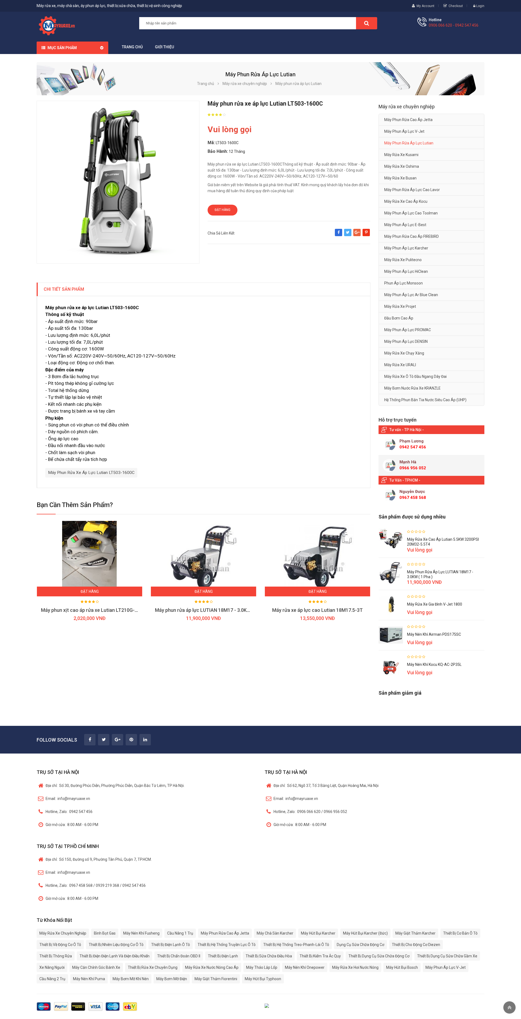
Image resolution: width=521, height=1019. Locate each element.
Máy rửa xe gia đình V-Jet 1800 (434, 604)
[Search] (366, 23)
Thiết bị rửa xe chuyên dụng (152, 967)
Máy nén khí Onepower (305, 967)
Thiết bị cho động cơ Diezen (416, 944)
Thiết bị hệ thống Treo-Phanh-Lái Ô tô (296, 944)
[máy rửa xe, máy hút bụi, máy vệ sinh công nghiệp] (59, 25)
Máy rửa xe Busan (400, 178)
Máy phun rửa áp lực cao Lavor (412, 190)
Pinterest (366, 235)
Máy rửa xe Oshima (401, 166)
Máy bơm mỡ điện (171, 979)
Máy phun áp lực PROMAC (407, 330)
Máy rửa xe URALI (400, 365)
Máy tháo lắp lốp (261, 967)
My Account (425, 6)
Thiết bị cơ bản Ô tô (460, 933)
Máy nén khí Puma (89, 979)
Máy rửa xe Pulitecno (403, 260)
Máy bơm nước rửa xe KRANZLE (412, 388)
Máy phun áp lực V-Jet (404, 131)
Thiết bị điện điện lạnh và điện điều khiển (115, 956)
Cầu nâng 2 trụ (52, 979)
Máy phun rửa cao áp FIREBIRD (411, 236)
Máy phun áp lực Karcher (406, 248)
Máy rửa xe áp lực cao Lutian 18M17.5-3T (317, 610)
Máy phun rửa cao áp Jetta (408, 120)
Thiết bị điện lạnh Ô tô (170, 944)
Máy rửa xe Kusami (401, 155)
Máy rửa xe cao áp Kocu (405, 201)
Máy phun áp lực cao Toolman (411, 213)
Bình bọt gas (105, 933)
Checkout (456, 6)
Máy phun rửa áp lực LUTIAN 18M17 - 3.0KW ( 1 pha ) (212, 610)
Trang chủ (132, 47)
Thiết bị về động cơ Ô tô (60, 944)
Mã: (211, 142)
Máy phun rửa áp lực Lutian (408, 143)
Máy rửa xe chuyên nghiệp (62, 933)
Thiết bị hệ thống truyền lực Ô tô (227, 944)
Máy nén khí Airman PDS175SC (434, 634)
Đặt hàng (222, 210)
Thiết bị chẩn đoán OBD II (178, 956)
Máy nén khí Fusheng (141, 933)
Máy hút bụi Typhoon (263, 979)
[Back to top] (509, 1007)
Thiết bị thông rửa (55, 956)
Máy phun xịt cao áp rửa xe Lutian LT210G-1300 (93, 610)
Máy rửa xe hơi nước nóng (355, 967)
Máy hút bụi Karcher (318, 933)
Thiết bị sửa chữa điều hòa (269, 956)
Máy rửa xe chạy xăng (404, 353)
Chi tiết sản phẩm (64, 289)
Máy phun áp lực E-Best (405, 225)
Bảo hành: (218, 151)
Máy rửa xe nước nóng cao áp (212, 967)
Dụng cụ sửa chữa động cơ (360, 944)
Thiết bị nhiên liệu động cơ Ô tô (116, 944)
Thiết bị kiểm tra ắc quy (320, 956)
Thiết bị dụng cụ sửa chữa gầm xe (447, 956)
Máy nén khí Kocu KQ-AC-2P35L (434, 664)
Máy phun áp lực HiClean (406, 271)
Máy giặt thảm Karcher (415, 933)
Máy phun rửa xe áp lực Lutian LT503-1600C (91, 472)
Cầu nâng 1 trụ (180, 933)
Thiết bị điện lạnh (223, 956)
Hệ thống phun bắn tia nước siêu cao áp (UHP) (425, 400)
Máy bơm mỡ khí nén (131, 979)
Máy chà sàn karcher (275, 933)
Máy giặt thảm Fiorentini (216, 979)
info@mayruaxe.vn (68, 798)
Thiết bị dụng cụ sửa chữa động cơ (378, 956)
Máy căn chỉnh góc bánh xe (96, 967)
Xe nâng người (52, 967)
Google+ (357, 235)
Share (338, 235)
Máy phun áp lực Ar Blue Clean (411, 295)
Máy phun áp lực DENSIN (406, 341)
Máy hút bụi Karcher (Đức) (365, 933)
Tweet (347, 235)
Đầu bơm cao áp (398, 318)
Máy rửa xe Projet (400, 306)
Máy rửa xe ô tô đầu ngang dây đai (415, 376)
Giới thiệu (164, 47)
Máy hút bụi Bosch (402, 967)
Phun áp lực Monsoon (403, 283)
